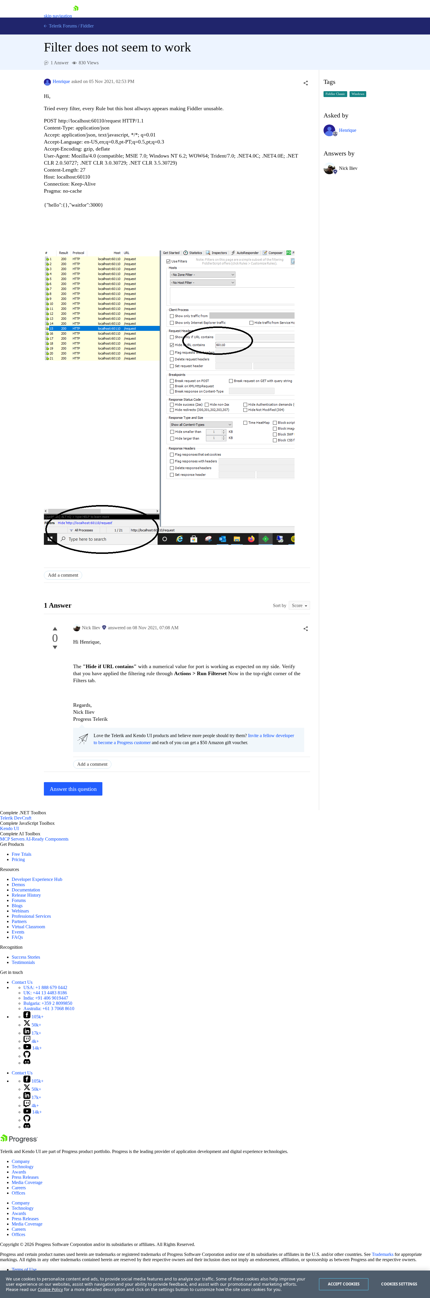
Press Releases (25, 1177)
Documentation (26, 889)
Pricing (18, 859)
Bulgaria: (47, 1003)
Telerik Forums (62, 25)
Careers (19, 1187)
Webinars (20, 910)
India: (45, 997)
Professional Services (31, 916)
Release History (26, 895)
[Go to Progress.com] (19, 1141)
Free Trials (21, 854)
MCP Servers (12, 838)
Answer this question (73, 789)
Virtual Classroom (28, 926)
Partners (19, 921)
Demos (18, 884)
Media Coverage (27, 1182)
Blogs (17, 905)
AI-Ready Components (46, 838)
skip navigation (58, 15)
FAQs (17, 937)
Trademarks (382, 1254)
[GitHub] (26, 1056)
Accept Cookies (344, 1284)
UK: (45, 992)
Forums (19, 900)
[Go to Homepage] (75, 15)
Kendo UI (9, 828)
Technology (23, 1166)
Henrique (61, 81)
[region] (215, 1284)
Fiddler (87, 25)
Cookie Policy (50, 1289)
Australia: (48, 1008)
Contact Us (22, 982)
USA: (45, 987)
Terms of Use (24, 1269)
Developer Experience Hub (37, 879)
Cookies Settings (399, 1284)
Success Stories (26, 957)
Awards (19, 1171)
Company (21, 1161)
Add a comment (63, 575)
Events (18, 931)
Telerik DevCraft (15, 817)
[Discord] (26, 1062)
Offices (18, 1192)
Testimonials (23, 962)
